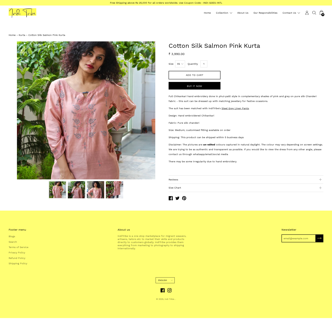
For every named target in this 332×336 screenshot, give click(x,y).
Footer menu (17, 229)
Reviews (173, 179)
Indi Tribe (169, 299)
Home (207, 13)
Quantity (193, 63)
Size (171, 63)
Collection (222, 13)
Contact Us (289, 13)
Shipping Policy (18, 263)
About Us (242, 13)
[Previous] (17, 110)
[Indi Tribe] (171, 198)
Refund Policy (17, 258)
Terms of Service (18, 247)
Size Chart (175, 187)
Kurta (22, 35)
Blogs (12, 236)
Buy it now (194, 86)
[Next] (154, 110)
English (162, 280)
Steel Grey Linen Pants (235, 108)
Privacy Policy (17, 252)
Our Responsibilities (265, 13)
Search (13, 241)
